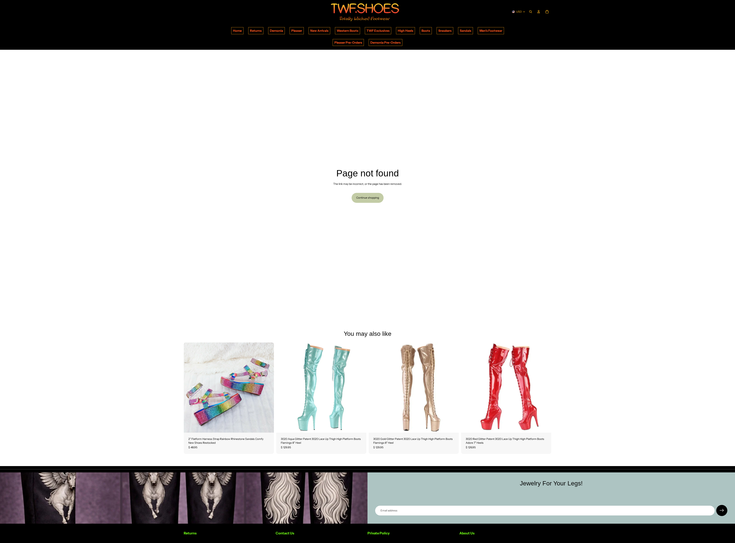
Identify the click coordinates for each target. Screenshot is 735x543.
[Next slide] (268, 387)
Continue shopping (367, 197)
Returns (256, 31)
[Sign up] (721, 510)
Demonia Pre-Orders (385, 42)
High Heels (405, 31)
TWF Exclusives (378, 31)
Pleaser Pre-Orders (348, 42)
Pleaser (296, 31)
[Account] (538, 11)
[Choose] (268, 426)
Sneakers (445, 31)
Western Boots (347, 31)
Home (237, 31)
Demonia (276, 31)
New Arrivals (319, 31)
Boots (425, 31)
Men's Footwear (490, 31)
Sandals (465, 31)
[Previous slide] (189, 387)
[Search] (530, 11)
